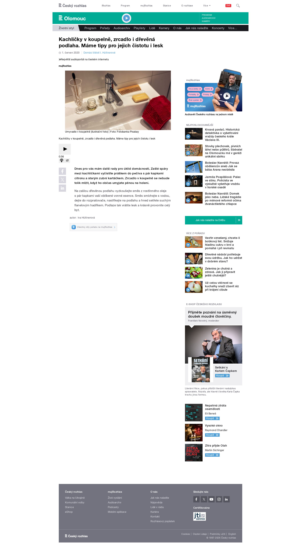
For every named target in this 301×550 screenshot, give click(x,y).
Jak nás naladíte (196, 28)
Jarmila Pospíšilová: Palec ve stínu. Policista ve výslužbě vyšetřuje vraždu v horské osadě (223, 182)
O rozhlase (187, 5)
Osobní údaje (200, 534)
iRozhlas (106, 5)
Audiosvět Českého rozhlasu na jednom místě (209, 114)
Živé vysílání (194, 100)
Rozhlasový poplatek (162, 521)
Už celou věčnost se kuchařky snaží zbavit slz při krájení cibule (222, 286)
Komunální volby (74, 502)
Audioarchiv (208, 18)
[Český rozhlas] (72, 5)
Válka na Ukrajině (75, 497)
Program (125, 5)
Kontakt (155, 516)
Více (232, 28)
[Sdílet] (67, 160)
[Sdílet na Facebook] (62, 171)
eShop (69, 511)
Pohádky (192, 94)
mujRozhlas (146, 5)
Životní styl (66, 28)
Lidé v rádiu (157, 507)
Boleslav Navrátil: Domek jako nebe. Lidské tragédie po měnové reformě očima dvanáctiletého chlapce (223, 199)
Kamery (206, 21)
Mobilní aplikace (117, 511)
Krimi (207, 89)
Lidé (152, 28)
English (232, 534)
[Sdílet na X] (62, 179)
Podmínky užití (217, 534)
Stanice (167, 5)
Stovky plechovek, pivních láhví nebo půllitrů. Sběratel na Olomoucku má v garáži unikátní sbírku (223, 151)
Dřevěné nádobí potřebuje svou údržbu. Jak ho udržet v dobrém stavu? (223, 258)
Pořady (105, 28)
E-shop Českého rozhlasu (204, 304)
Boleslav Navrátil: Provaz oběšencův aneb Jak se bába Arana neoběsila (222, 166)
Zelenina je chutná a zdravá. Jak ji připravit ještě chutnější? (220, 272)
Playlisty (139, 28)
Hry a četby (193, 89)
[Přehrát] (65, 149)
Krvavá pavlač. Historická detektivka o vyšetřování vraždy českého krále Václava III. (222, 134)
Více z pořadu (195, 233)
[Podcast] (61, 160)
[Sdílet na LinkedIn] (62, 188)
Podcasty (113, 507)
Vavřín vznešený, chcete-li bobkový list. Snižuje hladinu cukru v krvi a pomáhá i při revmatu (222, 243)
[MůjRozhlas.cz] (65, 66)
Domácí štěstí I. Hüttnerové (100, 52)
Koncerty (218, 28)
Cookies (185, 534)
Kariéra (154, 511)
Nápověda (156, 502)
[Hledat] (238, 5)
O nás (177, 28)
